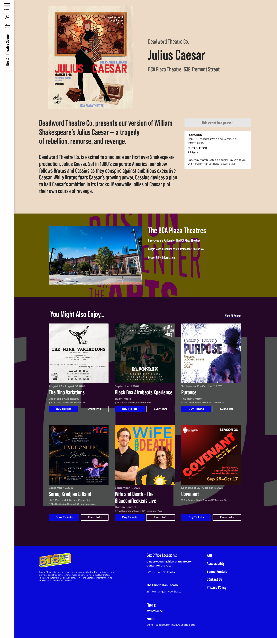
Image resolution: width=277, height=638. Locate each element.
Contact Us (214, 579)
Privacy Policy (216, 587)
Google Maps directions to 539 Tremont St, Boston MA (176, 249)
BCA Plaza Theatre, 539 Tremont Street (184, 69)
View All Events (233, 316)
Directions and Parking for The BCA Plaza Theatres (174, 240)
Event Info (94, 409)
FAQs (210, 555)
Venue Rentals (217, 571)
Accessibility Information (161, 257)
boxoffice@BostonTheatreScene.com (171, 624)
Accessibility (216, 563)
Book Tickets (64, 517)
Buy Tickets (63, 409)
